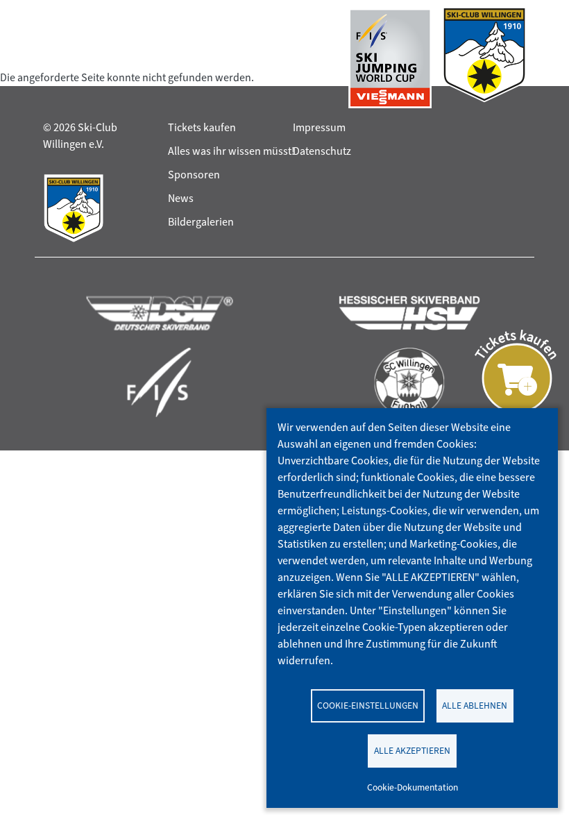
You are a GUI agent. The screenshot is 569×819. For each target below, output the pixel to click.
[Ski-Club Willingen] (484, 58)
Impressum (319, 127)
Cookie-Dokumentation (412, 787)
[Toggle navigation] (56, 58)
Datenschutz (322, 151)
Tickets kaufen (202, 127)
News (181, 198)
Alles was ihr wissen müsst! (231, 151)
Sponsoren (194, 174)
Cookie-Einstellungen (367, 705)
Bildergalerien (201, 221)
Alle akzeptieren (412, 750)
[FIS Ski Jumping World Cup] (390, 58)
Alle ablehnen (474, 705)
